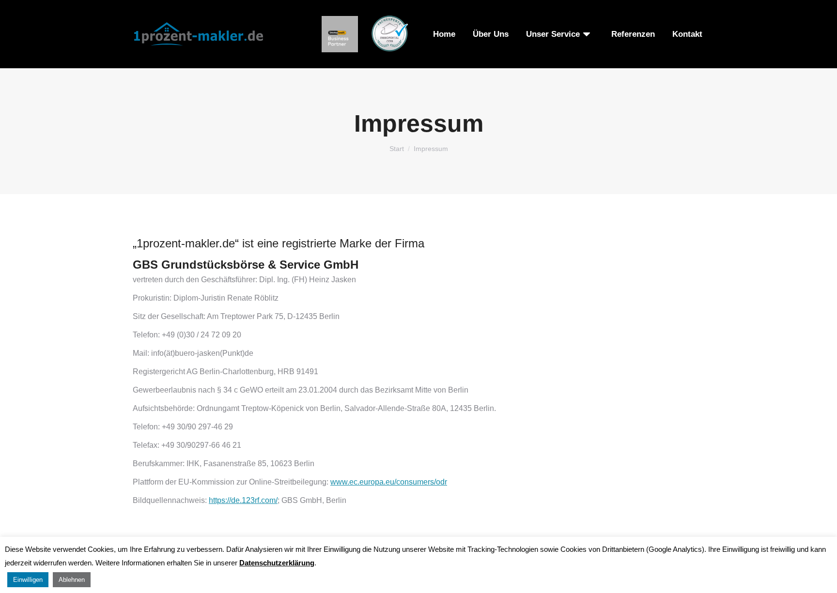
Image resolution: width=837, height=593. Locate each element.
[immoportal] (389, 34)
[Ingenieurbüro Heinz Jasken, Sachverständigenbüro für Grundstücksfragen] (340, 34)
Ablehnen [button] (72, 579)
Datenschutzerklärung (276, 563)
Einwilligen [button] (28, 579)
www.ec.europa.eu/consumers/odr (388, 482)
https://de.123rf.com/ (243, 500)
